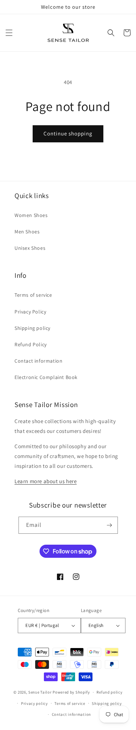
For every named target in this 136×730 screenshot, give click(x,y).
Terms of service (33, 295)
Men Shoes (27, 231)
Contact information (38, 361)
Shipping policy (32, 328)
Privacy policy (34, 703)
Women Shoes (31, 215)
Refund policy (109, 692)
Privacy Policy (30, 311)
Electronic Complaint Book (46, 377)
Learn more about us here (46, 481)
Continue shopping (68, 133)
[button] (9, 33)
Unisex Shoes (30, 248)
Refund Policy (31, 344)
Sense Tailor (39, 692)
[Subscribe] (110, 525)
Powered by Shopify (71, 692)
